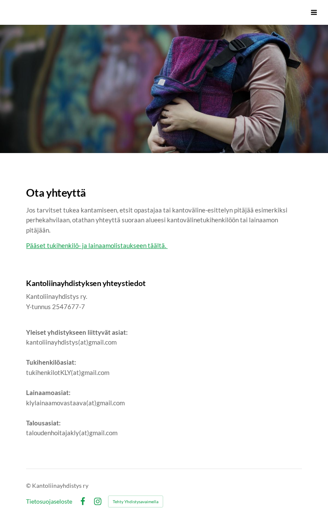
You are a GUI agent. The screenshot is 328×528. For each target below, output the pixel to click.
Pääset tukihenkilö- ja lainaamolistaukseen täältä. (96, 245)
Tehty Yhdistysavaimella (135, 501)
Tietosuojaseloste (49, 501)
